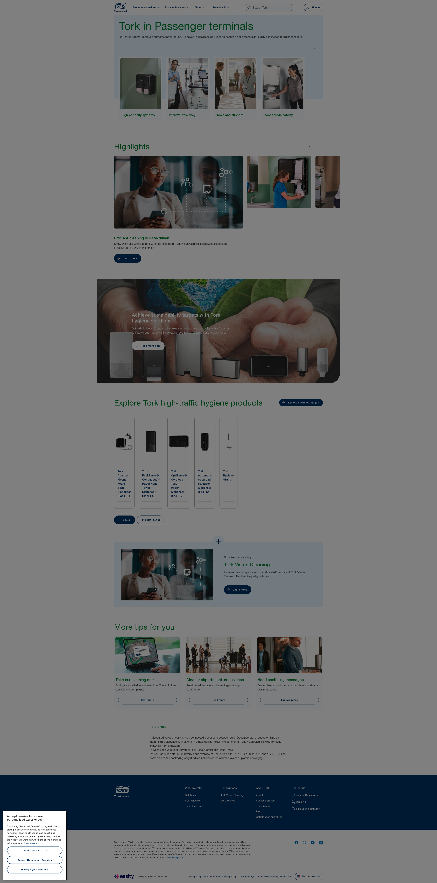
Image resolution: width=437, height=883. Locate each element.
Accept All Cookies (35, 850)
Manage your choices (34, 869)
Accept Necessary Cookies (35, 860)
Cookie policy (30, 843)
